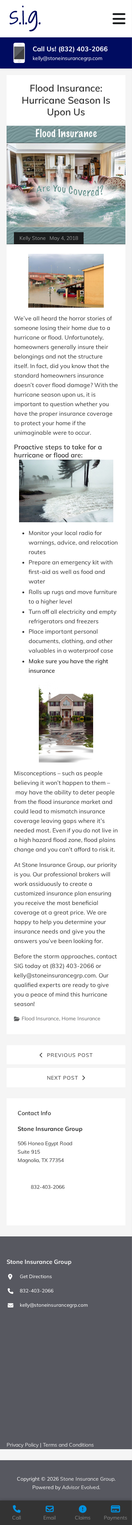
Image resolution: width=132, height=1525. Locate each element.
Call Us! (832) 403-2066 (70, 49)
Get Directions (47, 1174)
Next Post (62, 1078)
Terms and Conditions (68, 1444)
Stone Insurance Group (87, 1479)
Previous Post (70, 1055)
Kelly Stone (32, 238)
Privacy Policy (22, 1444)
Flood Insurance (40, 1018)
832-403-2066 (37, 1291)
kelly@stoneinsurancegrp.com (67, 58)
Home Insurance (81, 1018)
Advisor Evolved (80, 1487)
